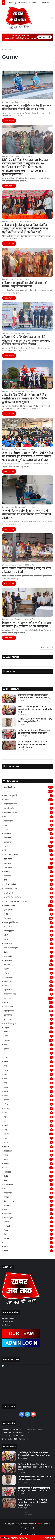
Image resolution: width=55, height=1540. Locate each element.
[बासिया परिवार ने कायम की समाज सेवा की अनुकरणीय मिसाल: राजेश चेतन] (9, 734)
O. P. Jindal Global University (16, 901)
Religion (7, 965)
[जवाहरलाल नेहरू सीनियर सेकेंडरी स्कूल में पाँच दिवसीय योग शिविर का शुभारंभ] (27, 85)
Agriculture (8, 990)
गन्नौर (5, 1053)
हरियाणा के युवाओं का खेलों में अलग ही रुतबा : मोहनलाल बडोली (25, 284)
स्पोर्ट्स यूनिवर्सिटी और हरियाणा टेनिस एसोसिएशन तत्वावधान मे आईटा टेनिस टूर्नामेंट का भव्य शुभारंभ (24, 398)
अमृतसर (6, 1142)
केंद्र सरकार (7, 918)
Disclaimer (6, 1325)
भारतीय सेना (8, 926)
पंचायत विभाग (8, 943)
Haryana (7, 998)
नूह (5, 1121)
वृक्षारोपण (6, 1222)
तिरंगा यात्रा (8, 859)
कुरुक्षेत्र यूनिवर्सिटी (10, 884)
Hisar (6, 1247)
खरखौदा (6, 1044)
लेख (5, 816)
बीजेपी (5, 850)
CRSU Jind (8, 893)
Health (6, 969)
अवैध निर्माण (7, 833)
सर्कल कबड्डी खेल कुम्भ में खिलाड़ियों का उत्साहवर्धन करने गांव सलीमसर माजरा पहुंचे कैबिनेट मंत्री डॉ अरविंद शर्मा (25, 228)
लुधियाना (6, 1146)
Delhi (6, 1176)
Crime (6, 829)
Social (6, 800)
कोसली (6, 1125)
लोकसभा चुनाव (8, 1218)
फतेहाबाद (6, 1061)
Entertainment (9, 1230)
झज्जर (6, 1087)
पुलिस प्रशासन (8, 910)
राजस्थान (6, 1163)
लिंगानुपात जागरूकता (10, 812)
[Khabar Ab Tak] (19, 18)
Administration (9, 905)
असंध (5, 1112)
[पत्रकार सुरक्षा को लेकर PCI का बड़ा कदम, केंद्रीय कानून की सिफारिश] (9, 722)
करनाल (6, 1057)
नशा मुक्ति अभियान (9, 808)
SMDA (6, 952)
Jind (5, 1242)
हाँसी (5, 1117)
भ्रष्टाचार (6, 1238)
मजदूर (5, 825)
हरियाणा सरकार (9, 1011)
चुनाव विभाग (8, 1019)
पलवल (6, 1070)
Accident (7, 1213)
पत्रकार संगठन (8, 1184)
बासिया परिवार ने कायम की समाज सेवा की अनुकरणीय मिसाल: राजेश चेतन (34, 731)
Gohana (7, 791)
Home (6, 49)
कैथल (5, 1066)
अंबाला (6, 1091)
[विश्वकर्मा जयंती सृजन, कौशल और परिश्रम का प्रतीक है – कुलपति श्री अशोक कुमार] (27, 602)
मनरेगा (6, 939)
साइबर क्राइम (8, 842)
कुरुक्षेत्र (6, 1049)
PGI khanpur (9, 977)
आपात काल (7, 863)
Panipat (7, 1040)
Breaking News (10, 787)
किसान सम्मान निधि (10, 994)
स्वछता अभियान (9, 956)
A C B (6, 914)
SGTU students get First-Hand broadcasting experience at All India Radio (35, 709)
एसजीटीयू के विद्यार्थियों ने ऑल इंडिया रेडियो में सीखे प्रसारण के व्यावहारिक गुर (34, 696)
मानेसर (6, 1104)
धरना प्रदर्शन (8, 1205)
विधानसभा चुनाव (9, 1201)
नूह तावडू (6, 1108)
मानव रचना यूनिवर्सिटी (10, 888)
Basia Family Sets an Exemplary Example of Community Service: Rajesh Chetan (33, 745)
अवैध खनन (7, 838)
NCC (6, 935)
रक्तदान (6, 1209)
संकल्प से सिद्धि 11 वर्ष (11, 854)
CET (5, 880)
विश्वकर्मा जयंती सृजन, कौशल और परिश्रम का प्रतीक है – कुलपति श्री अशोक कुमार (26, 624)
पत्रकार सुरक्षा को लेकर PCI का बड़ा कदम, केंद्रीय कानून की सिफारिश (35, 720)
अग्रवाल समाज (8, 821)
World (6, 1251)
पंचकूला (6, 1027)
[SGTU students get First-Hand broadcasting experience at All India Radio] (9, 710)
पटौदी (5, 1083)
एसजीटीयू (7, 871)
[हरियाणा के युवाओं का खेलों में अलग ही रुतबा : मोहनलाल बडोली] (27, 262)
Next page (45, 647)
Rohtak (7, 1032)
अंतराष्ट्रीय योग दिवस (10, 804)
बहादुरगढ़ (6, 1130)
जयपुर (6, 1155)
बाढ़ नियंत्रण (8, 960)
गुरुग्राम (6, 1197)
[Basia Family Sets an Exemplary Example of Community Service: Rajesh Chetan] (9, 745)
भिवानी (6, 1036)
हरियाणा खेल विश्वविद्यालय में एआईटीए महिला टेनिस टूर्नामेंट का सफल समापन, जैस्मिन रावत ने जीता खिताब (26, 340)
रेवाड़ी (5, 1078)
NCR (5, 1168)
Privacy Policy (7, 1322)
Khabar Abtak (9, 102)
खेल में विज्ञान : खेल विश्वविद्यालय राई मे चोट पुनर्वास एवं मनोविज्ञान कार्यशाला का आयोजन (26, 514)
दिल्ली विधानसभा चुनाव (11, 948)
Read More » (9, 121)
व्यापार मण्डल (8, 1193)
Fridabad (7, 1172)
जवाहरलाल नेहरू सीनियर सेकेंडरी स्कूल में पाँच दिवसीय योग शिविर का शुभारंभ (27, 107)
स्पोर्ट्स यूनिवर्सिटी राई (11, 922)
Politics (6, 846)
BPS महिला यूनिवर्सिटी (11, 795)
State (6, 1159)
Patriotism (8, 981)
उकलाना (6, 1100)
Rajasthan (8, 1151)
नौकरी (5, 1234)
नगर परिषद (8, 1015)
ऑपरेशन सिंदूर (9, 931)
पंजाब (5, 1138)
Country (7, 1134)
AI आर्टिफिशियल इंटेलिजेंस (12, 897)
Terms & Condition (9, 1319)
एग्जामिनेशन (7, 876)
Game (6, 986)
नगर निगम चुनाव (10, 1023)
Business (7, 1180)
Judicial (7, 1226)
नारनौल (6, 1095)
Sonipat (7, 1002)
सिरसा (5, 1074)
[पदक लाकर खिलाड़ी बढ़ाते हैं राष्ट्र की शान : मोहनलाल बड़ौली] (27, 547)
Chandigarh (8, 1006)
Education (8, 867)
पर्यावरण (6, 973)
